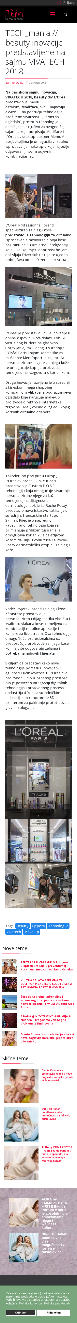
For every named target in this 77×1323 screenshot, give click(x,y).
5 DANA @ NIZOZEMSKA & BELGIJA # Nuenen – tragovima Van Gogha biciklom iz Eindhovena (46, 1019)
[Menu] (53, 14)
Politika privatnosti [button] (57, 1303)
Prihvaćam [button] (54, 1312)
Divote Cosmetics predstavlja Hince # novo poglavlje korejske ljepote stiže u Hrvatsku (47, 1037)
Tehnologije (58, 925)
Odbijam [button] (20, 1312)
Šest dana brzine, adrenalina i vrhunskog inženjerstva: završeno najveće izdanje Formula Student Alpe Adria (47, 1002)
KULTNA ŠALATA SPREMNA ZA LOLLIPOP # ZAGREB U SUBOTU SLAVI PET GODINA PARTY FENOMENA (46, 983)
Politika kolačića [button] (30, 1303)
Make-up (31, 931)
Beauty (22, 925)
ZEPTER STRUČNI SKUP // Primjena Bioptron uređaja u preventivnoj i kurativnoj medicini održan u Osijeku (47, 965)
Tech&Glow (16, 82)
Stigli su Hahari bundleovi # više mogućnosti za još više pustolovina (55, 1243)
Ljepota (38, 925)
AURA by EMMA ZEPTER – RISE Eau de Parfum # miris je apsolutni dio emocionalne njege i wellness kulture (57, 1154)
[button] (65, 2)
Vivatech (14, 931)
